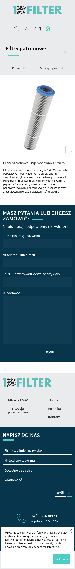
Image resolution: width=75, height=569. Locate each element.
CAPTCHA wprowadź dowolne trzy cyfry (31, 274)
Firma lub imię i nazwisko (21, 236)
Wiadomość (11, 293)
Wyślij (50, 352)
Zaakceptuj (61, 559)
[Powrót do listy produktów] (66, 51)
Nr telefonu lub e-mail (19, 255)
